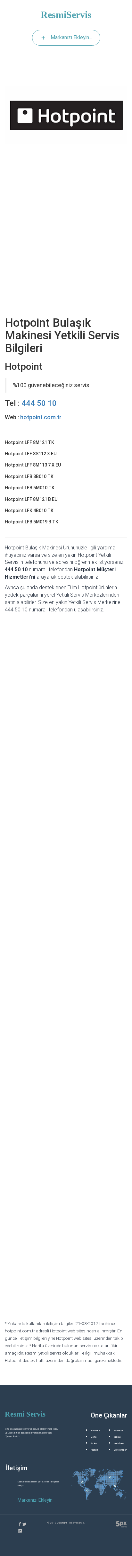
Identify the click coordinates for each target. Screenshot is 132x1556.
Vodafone (119, 1443)
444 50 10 (39, 403)
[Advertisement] (66, 242)
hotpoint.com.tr (41, 417)
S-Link (94, 1443)
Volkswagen (120, 1449)
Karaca (94, 1449)
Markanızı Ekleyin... (71, 37)
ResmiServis (66, 14)
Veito (93, 1437)
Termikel (95, 1430)
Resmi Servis (25, 1414)
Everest (118, 1430)
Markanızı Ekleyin (35, 1500)
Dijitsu (117, 1437)
